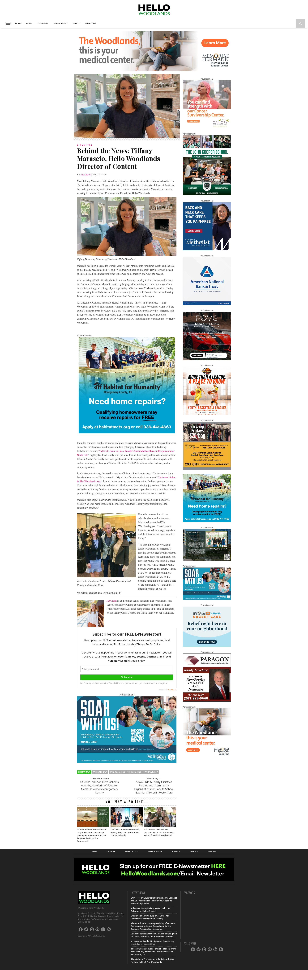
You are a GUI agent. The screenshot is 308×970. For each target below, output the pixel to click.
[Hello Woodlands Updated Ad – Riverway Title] (207, 560)
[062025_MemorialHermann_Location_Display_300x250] (207, 646)
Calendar (42, 23)
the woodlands (134, 772)
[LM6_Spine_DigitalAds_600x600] (207, 250)
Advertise (176, 851)
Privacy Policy (131, 851)
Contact (194, 851)
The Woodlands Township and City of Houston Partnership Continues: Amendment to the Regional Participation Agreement (91, 835)
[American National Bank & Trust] (207, 305)
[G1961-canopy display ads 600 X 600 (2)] (207, 128)
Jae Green (85, 174)
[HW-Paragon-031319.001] (207, 701)
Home (18, 23)
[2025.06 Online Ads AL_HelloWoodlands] (207, 469)
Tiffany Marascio (150, 772)
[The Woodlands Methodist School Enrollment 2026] (126, 762)
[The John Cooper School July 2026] (207, 195)
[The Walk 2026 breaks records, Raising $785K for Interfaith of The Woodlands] (127, 825)
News (29, 23)
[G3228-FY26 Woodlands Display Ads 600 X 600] (207, 756)
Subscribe (90, 23)
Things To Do (60, 23)
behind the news (100, 772)
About (76, 23)
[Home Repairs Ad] (127, 432)
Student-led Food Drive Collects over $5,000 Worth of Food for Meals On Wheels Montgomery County (99, 787)
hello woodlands (117, 772)
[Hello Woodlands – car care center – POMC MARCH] (207, 359)
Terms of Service (154, 851)
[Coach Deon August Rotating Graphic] (207, 414)
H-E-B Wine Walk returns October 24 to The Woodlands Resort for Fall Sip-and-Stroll (159, 833)
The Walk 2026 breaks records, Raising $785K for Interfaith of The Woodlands (125, 833)
